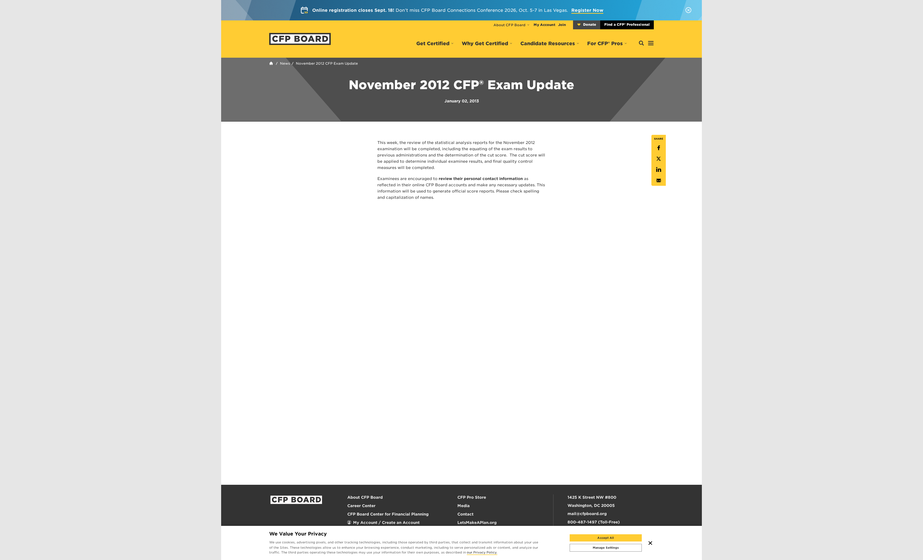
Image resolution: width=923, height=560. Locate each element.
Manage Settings (606, 547)
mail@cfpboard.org (587, 513)
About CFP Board (509, 25)
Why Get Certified (485, 43)
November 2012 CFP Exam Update (327, 63)
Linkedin (658, 169)
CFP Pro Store (471, 497)
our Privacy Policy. (482, 552)
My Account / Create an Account (386, 522)
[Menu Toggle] (651, 43)
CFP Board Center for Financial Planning (388, 514)
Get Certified (432, 43)
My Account (544, 25)
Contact (465, 514)
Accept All (605, 538)
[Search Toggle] (641, 43)
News (285, 63)
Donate (589, 24)
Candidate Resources (547, 43)
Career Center (361, 506)
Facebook (658, 148)
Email (658, 180)
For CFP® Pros (605, 43)
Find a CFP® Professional (627, 24)
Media (463, 506)
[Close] (650, 543)
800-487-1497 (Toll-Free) (594, 522)
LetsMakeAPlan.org (477, 522)
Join (562, 25)
